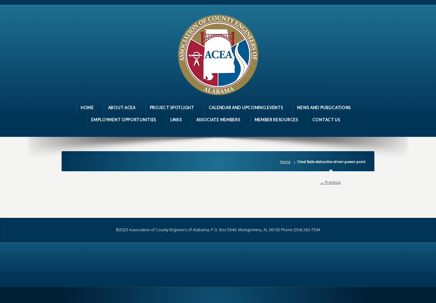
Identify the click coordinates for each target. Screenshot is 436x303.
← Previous (330, 182)
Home (285, 161)
